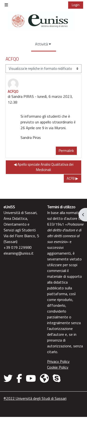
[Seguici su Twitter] (9, 378)
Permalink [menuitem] (66, 150)
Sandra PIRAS (22, 96)
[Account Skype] (56, 378)
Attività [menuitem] (41, 44)
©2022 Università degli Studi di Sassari (35, 398)
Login (76, 4)
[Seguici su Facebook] (19, 378)
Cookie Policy (57, 367)
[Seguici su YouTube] (31, 378)
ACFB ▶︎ (72, 178)
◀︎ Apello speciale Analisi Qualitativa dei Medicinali (43, 167)
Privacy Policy (58, 361)
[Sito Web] (44, 378)
